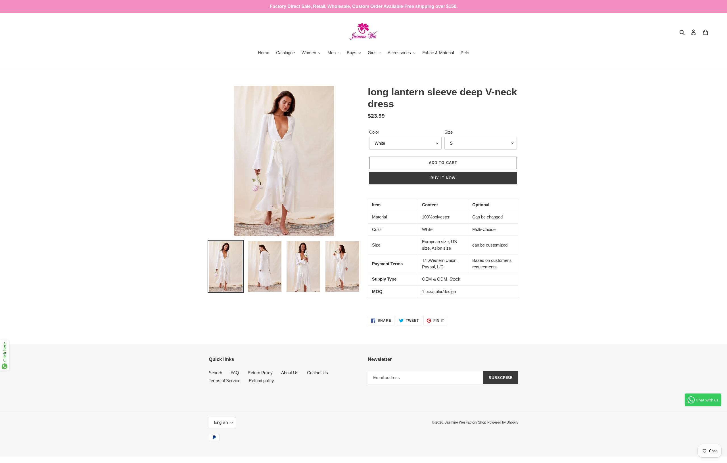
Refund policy (261, 380)
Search (215, 372)
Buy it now (443, 178)
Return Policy (260, 372)
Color (374, 132)
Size (448, 132)
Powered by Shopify (502, 422)
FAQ (235, 372)
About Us (289, 372)
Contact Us (317, 372)
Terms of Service (224, 380)
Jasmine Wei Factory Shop (465, 422)
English (221, 422)
